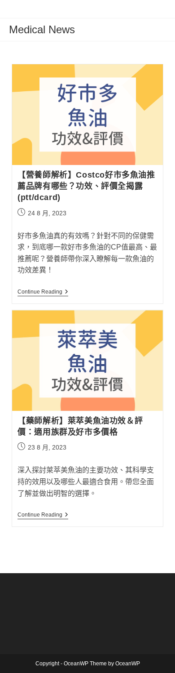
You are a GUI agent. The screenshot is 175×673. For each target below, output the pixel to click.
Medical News (42, 29)
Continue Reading (43, 292)
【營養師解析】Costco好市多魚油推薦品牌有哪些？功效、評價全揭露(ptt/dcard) (86, 186)
